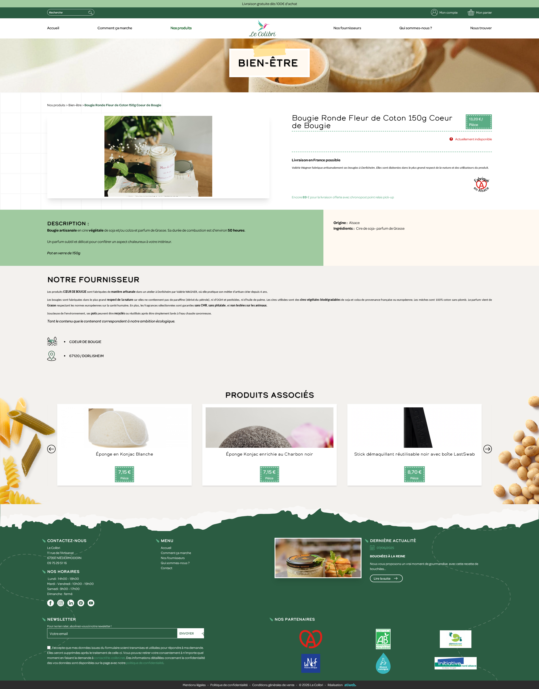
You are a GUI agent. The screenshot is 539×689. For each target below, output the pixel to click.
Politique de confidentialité (229, 685)
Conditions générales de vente (273, 685)
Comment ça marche (114, 27)
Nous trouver (481, 27)
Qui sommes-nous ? (415, 27)
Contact (166, 568)
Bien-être (74, 105)
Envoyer (186, 633)
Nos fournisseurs (347, 27)
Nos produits (181, 27)
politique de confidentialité (144, 663)
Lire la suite (382, 578)
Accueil (53, 27)
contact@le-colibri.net (109, 658)
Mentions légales (194, 685)
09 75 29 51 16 (57, 563)
